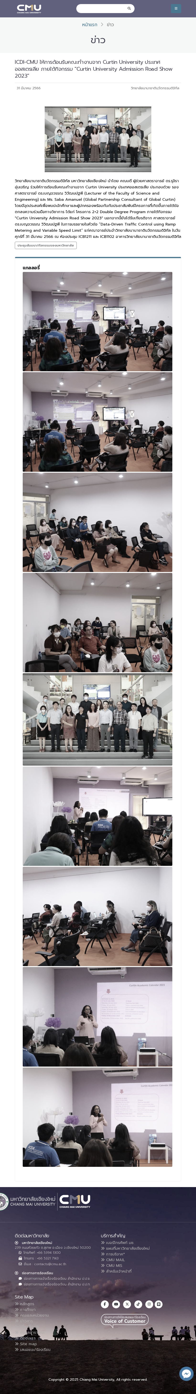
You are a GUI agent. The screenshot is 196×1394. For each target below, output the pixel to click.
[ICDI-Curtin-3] (97, 522)
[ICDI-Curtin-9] (97, 1117)
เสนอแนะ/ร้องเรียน (34, 1350)
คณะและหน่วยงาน (34, 1315)
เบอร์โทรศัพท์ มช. (119, 1243)
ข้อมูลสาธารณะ (32, 1332)
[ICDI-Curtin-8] (97, 1016)
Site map (28, 1344)
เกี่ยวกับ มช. (29, 1327)
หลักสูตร (26, 1304)
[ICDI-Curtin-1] (97, 321)
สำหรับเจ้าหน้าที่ (118, 1271)
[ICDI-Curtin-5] (97, 719)
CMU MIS (113, 1266)
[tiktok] (138, 1304)
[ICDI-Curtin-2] (97, 421)
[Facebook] (105, 1304)
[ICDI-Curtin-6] (97, 816)
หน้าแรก (89, 24)
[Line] (159, 1304)
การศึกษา (27, 1310)
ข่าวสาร (26, 1321)
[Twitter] (127, 1304)
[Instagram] (149, 1304)
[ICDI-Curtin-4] (97, 622)
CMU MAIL (115, 1260)
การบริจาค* (115, 1254)
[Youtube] (116, 1304)
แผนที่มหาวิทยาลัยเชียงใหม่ (127, 1248)
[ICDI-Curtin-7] (97, 916)
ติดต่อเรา (27, 1338)
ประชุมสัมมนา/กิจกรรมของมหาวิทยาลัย (45, 245)
